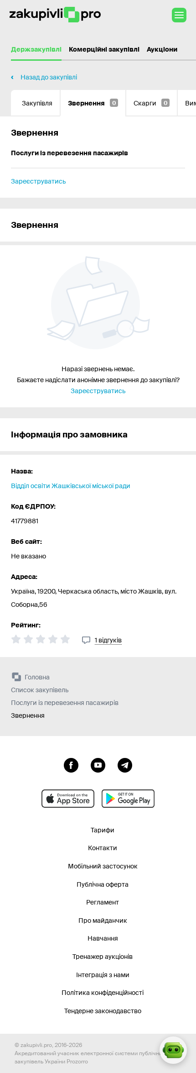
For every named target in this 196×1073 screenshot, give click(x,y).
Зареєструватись (38, 181)
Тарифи (102, 830)
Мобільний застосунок (103, 866)
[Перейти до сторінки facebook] (71, 764)
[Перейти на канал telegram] (125, 764)
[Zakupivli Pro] (55, 15)
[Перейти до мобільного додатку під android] (128, 798)
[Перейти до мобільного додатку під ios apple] (67, 798)
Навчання (103, 938)
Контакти (102, 848)
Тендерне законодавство (102, 1011)
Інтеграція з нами (102, 975)
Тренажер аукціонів (102, 956)
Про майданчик (102, 920)
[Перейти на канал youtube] (98, 764)
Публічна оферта (103, 884)
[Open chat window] (173, 1050)
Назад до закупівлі (49, 77)
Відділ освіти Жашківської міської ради (70, 486)
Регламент (102, 902)
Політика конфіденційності (103, 993)
